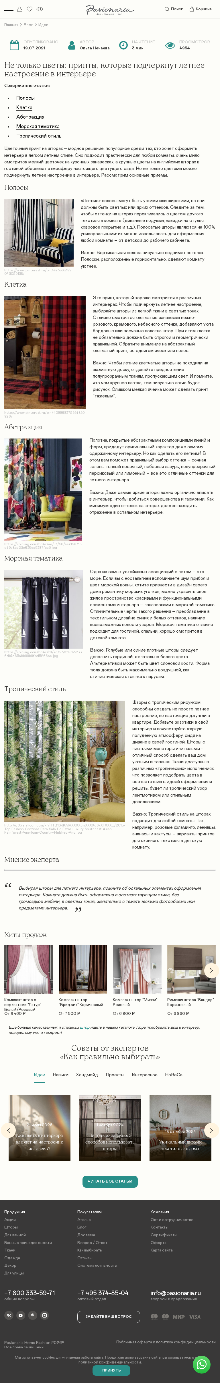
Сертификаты (164, 1235)
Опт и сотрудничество (172, 1220)
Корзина (204, 9)
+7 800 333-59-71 (29, 1293)
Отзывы (85, 1258)
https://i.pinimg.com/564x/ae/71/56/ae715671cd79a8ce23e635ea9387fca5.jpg (43, 546)
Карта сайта (162, 1250)
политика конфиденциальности (186, 1342)
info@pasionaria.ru (176, 1293)
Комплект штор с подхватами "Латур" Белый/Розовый (22, 1002)
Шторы (11, 1227)
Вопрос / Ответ (92, 1243)
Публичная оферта (134, 1342)
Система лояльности (97, 1266)
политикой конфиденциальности (109, 1362)
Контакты (159, 1227)
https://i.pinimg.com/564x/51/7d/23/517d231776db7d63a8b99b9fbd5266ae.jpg (43, 654)
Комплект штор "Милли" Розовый (135, 1002)
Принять (111, 1370)
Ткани (9, 1250)
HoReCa (173, 1075)
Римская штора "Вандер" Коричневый (190, 1002)
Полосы (25, 98)
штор (85, 1027)
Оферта (158, 1243)
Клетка (24, 107)
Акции (10, 1220)
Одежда (12, 1258)
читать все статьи (110, 1181)
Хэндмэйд (87, 1075)
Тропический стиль (39, 136)
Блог (28, 25)
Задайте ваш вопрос (109, 1317)
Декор (10, 1266)
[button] (8, 970)
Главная (11, 25)
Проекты (115, 1075)
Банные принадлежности (28, 1243)
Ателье (84, 1220)
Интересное (145, 1075)
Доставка (86, 1235)
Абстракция (30, 117)
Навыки (60, 1075)
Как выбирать (89, 1250)
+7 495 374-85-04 (103, 1293)
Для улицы (14, 1273)
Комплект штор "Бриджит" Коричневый (81, 1002)
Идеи (39, 1075)
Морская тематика (38, 126)
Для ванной (15, 1235)
